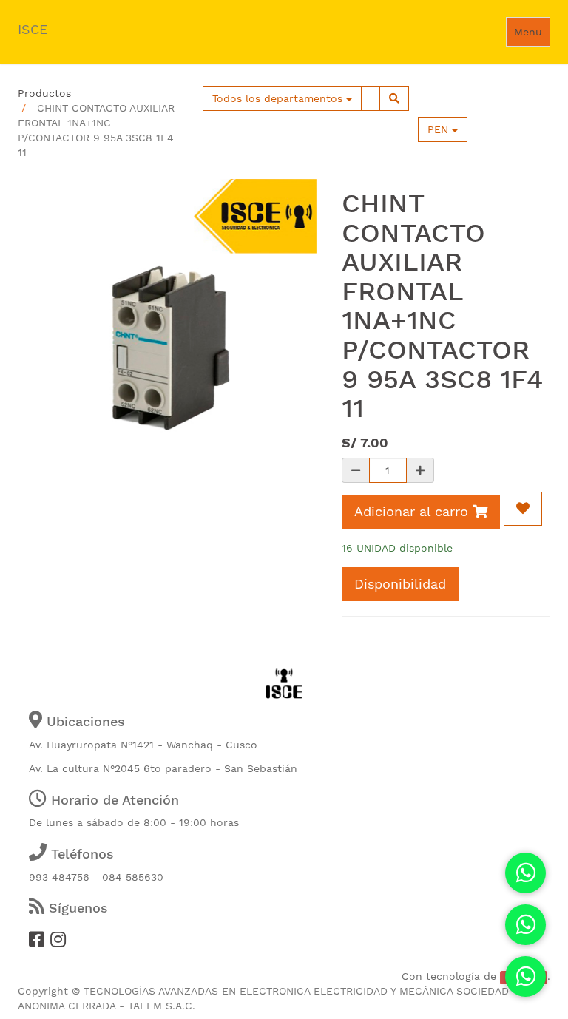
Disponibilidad (400, 584)
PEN (439, 129)
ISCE (32, 29)
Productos (44, 93)
